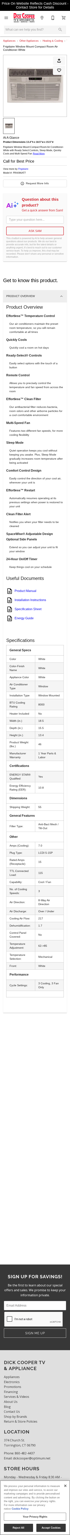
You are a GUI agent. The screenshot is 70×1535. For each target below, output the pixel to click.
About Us (11, 1402)
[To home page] (24, 18)
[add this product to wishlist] (59, 70)
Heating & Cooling (53, 40)
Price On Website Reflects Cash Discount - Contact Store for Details (35, 5)
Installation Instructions (30, 600)
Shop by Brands (15, 1416)
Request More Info (37, 183)
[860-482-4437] (53, 17)
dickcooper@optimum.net (31, 1458)
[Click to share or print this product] (59, 60)
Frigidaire (23, 169)
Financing (11, 1392)
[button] (6, 17)
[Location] (42, 17)
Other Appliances (29, 40)
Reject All (18, 1527)
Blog (7, 1407)
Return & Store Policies (20, 1421)
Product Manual (25, 591)
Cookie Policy (20, 1508)
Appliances (9, 40)
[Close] (65, 1486)
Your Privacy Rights (35, 1516)
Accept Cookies (51, 1527)
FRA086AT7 (19, 173)
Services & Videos (16, 1397)
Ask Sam (35, 231)
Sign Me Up (35, 1333)
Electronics (12, 1382)
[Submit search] (60, 29)
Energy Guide (24, 618)
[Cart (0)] (63, 17)
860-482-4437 (25, 1453)
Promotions (12, 1387)
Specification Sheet (28, 609)
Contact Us (12, 1411)
